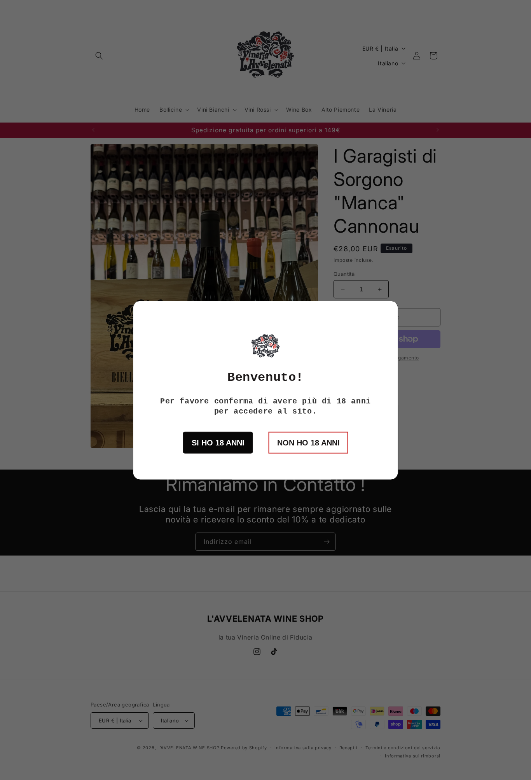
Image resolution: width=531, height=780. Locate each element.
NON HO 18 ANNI (308, 442)
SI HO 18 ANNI (218, 442)
